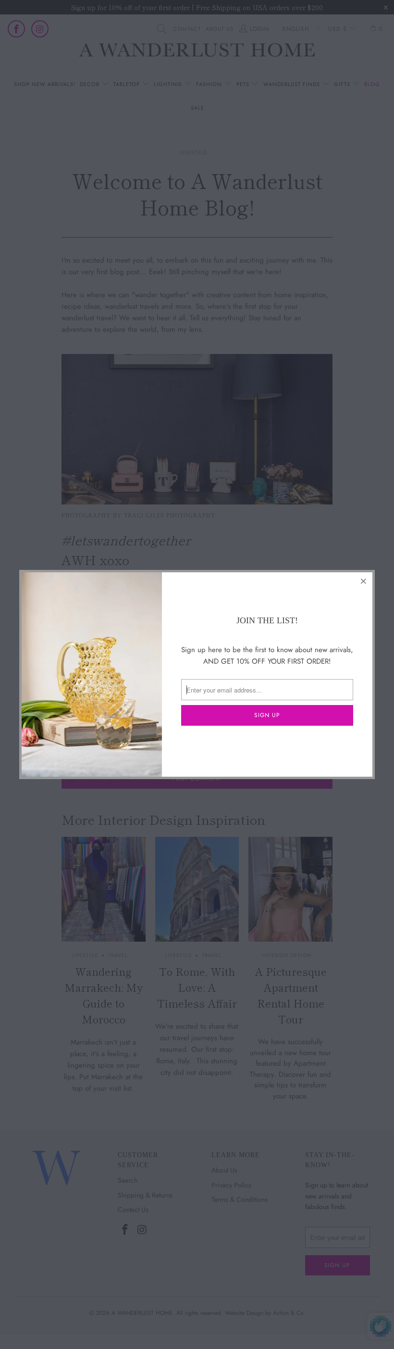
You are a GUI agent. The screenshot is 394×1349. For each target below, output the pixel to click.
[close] (363, 581)
